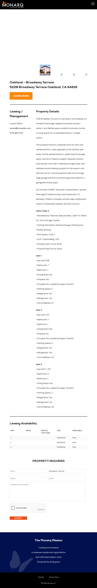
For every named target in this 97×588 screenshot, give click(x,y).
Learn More (21, 95)
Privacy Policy (54, 577)
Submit (18, 518)
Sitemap (41, 577)
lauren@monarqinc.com (20, 128)
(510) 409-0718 (16, 133)
